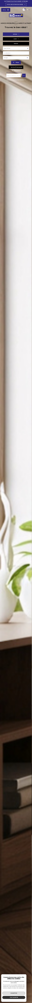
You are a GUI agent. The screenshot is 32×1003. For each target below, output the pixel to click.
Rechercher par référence (14, 72)
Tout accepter (14, 997)
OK (24, 75)
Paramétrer (13, 993)
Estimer (16, 43)
